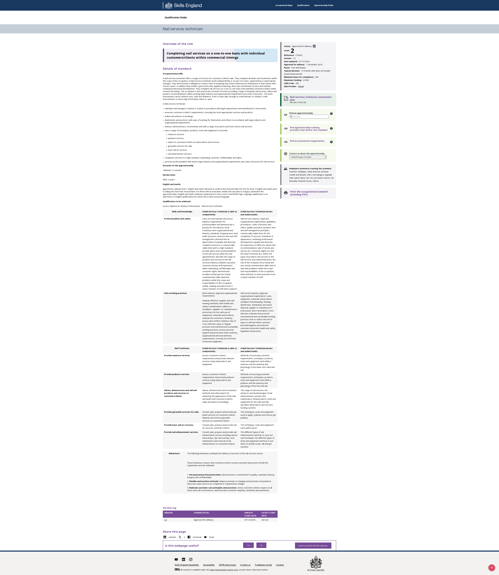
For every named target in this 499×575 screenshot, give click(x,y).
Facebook (197, 537)
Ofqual (301, 86)
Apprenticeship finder (323, 5)
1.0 (165, 519)
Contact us (245, 564)
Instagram (190, 559)
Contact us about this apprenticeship (306, 153)
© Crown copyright (315, 570)
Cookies (280, 564)
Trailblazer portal (263, 564)
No (261, 545)
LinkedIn (172, 537)
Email (211, 537)
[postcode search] (291, 116)
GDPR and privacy (227, 564)
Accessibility (209, 564)
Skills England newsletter (187, 564)
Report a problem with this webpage (313, 545)
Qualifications (303, 5)
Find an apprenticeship (301, 113)
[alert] (331, 114)
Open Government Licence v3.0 (224, 569)
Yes (248, 545)
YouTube (176, 559)
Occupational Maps (284, 5)
